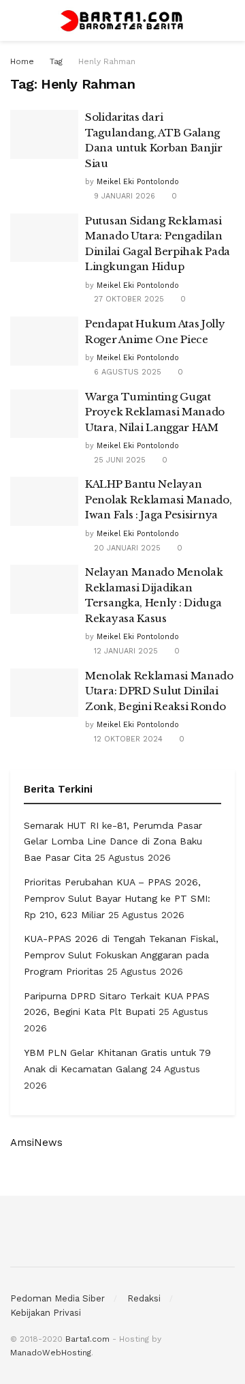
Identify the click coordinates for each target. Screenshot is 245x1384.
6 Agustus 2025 (126, 372)
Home (22, 61)
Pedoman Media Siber (57, 1298)
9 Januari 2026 (123, 196)
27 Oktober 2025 (127, 299)
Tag (56, 61)
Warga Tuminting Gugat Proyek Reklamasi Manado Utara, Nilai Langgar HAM (155, 412)
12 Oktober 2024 (127, 739)
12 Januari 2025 (124, 651)
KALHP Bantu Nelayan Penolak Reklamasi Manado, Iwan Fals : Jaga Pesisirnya (158, 499)
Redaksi (144, 1298)
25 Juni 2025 (118, 460)
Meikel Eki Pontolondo (138, 181)
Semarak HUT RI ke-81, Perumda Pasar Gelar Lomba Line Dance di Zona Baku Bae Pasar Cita (113, 842)
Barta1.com (87, 1339)
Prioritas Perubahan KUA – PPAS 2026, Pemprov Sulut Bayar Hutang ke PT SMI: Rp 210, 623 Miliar (117, 898)
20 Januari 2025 (126, 548)
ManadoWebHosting (50, 1352)
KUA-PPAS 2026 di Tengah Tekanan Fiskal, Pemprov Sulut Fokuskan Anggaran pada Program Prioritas (121, 955)
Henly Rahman (106, 61)
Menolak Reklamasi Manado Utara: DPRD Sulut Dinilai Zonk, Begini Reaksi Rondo (159, 691)
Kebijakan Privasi (45, 1313)
